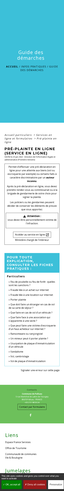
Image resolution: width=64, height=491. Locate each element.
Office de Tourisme (15, 448)
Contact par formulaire (32, 406)
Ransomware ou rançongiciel (26, 333)
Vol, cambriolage (19, 356)
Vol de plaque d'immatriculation (28, 361)
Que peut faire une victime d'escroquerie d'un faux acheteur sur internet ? (32, 327)
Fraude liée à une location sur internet (31, 295)
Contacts (32, 390)
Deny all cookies (36, 484)
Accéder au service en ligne (32, 235)
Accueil (12, 66)
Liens (11, 435)
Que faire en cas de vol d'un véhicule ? (31, 312)
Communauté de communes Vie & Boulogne (20, 455)
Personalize (56, 484)
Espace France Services (18, 442)
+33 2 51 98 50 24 (32, 402)
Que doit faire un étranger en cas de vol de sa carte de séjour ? (32, 306)
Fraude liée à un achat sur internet (29, 290)
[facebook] (32, 415)
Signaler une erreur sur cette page (40, 370)
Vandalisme (16, 351)
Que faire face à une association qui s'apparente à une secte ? (29, 319)
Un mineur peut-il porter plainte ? (29, 338)
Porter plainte (18, 299)
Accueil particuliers (18, 135)
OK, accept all (12, 484)
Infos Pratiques (33, 66)
